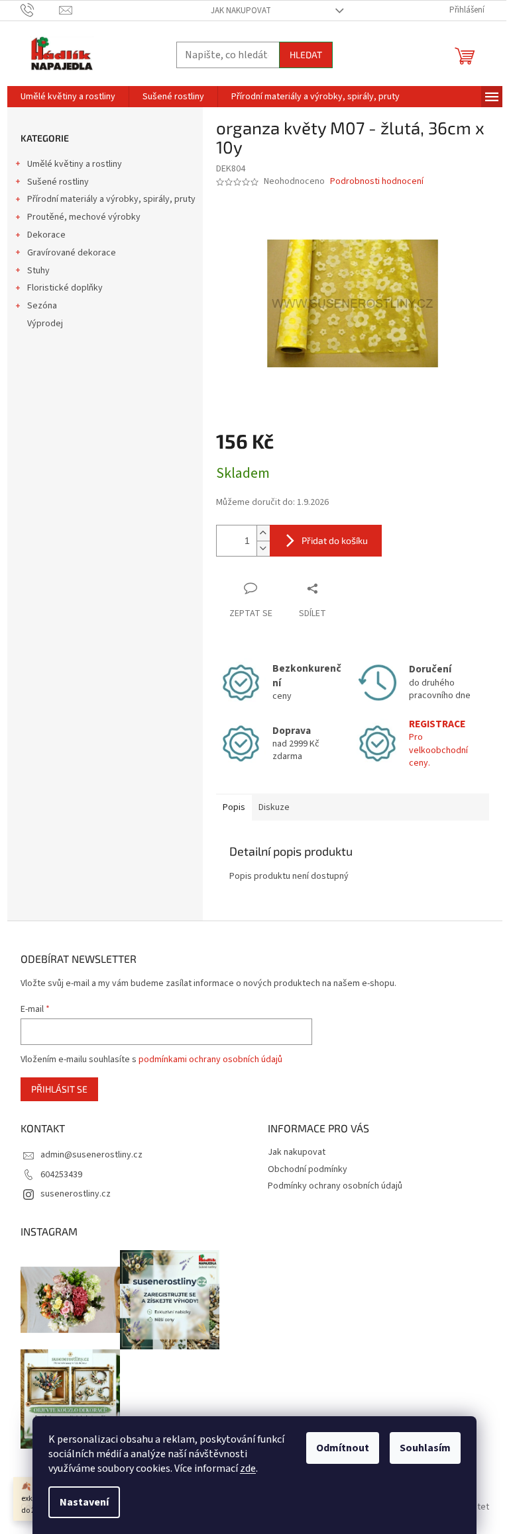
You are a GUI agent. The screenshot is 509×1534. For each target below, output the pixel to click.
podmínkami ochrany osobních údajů (210, 1059)
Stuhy (38, 270)
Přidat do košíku (335, 540)
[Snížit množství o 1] (263, 548)
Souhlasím (425, 1448)
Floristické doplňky (65, 287)
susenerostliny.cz (75, 1193)
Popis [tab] (234, 807)
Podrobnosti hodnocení (377, 181)
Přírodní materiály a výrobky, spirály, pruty (111, 199)
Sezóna (42, 305)
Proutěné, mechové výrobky (84, 217)
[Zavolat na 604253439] (40, 10)
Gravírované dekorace (71, 252)
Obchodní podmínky (307, 1169)
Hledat (306, 54)
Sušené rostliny (58, 182)
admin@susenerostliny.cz (91, 1154)
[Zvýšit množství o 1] (263, 533)
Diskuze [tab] (274, 807)
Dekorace (46, 235)
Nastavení (84, 1502)
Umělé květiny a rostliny (74, 164)
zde (248, 1468)
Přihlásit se (59, 1089)
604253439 (61, 1174)
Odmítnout (342, 1448)
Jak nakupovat (241, 11)
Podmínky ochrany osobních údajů (335, 1186)
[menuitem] (68, 96)
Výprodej (45, 323)
